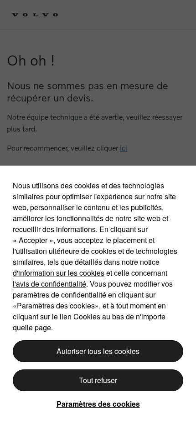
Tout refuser (98, 380)
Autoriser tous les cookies (98, 351)
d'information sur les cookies (58, 273)
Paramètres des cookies (98, 404)
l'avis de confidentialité (49, 283)
